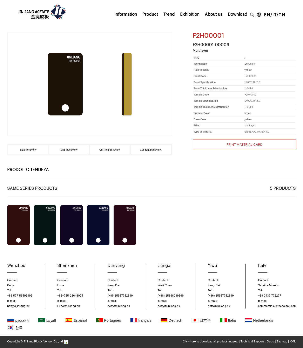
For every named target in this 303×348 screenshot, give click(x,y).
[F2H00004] (71, 225)
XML (293, 341)
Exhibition (190, 14)
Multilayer (200, 50)
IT (274, 15)
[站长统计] (66, 341)
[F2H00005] (98, 225)
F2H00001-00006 (211, 45)
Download (237, 14)
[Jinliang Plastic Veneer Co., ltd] (42, 1)
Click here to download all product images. (210, 341)
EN (267, 15)
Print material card (244, 144)
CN (281, 15)
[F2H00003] (45, 225)
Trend (169, 14)
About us (213, 14)
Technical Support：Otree (257, 341)
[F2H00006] (125, 225)
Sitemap (282, 341)
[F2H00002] (18, 225)
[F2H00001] (89, 46)
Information (125, 14)
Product (150, 14)
